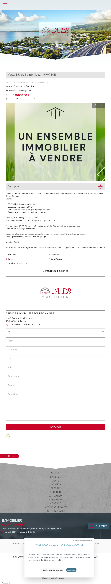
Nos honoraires (56, 511)
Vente (9, 86)
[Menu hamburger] (5, 5)
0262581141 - (16, 324)
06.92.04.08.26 (32, 324)
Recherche (55, 492)
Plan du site (6, 583)
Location (55, 484)
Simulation (55, 499)
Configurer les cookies (53, 570)
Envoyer (55, 427)
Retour (11, 456)
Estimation (55, 496)
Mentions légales (56, 507)
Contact (55, 503)
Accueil (55, 473)
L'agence (55, 477)
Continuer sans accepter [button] (82, 541)
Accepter (71, 570)
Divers (17, 86)
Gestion (56, 488)
